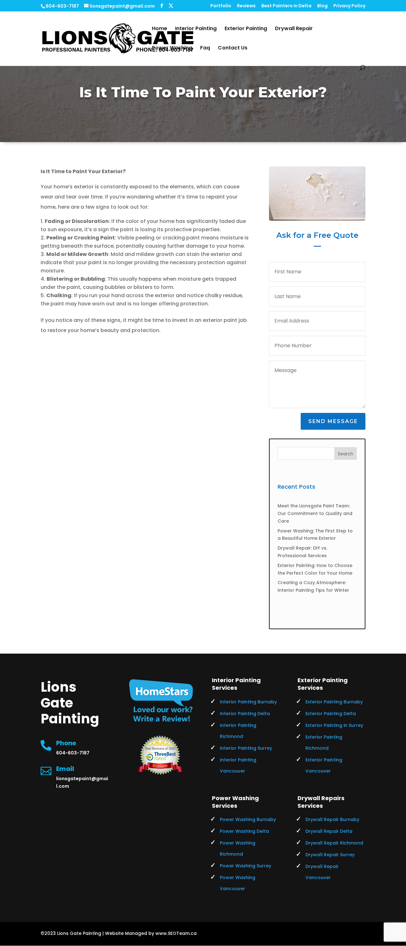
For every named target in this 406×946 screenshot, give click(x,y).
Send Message (333, 421)
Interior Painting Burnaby (248, 702)
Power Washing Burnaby (248, 819)
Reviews (246, 6)
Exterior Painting (246, 29)
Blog (322, 6)
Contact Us (232, 48)
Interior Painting (196, 29)
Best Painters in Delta (286, 6)
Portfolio (220, 6)
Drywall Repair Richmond (334, 843)
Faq (205, 48)
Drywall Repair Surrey (330, 854)
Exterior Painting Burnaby (334, 702)
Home (159, 29)
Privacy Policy (349, 6)
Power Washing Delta (244, 831)
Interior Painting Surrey (246, 748)
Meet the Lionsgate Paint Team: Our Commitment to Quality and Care (315, 513)
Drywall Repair (294, 29)
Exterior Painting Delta (330, 713)
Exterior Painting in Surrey (334, 725)
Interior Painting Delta (245, 713)
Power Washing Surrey (245, 866)
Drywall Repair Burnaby (332, 819)
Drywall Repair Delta (328, 831)
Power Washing (172, 48)
